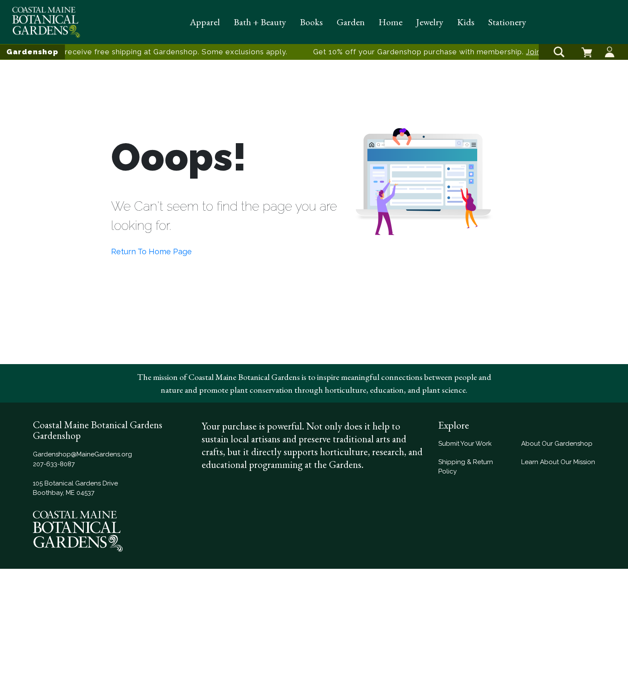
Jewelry (429, 22)
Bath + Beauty (260, 22)
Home (390, 22)
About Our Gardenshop (557, 443)
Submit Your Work (465, 443)
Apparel (205, 22)
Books (311, 22)
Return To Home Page (151, 251)
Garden (351, 22)
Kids (466, 22)
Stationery (507, 22)
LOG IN (609, 44)
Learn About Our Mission (558, 462)
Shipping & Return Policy (465, 467)
